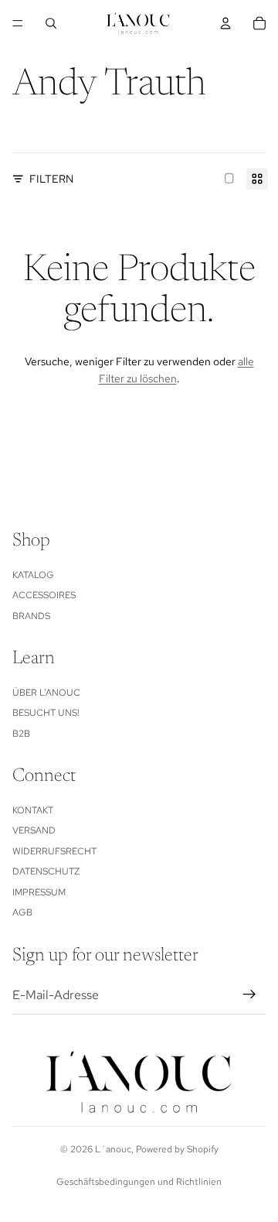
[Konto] (225, 23)
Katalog (33, 575)
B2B (21, 733)
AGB (22, 912)
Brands (31, 616)
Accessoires (44, 595)
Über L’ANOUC (46, 692)
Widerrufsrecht (54, 851)
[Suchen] (51, 23)
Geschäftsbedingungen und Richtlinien (139, 1182)
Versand (34, 830)
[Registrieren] (249, 994)
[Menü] (18, 23)
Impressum (39, 892)
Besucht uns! (46, 713)
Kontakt (32, 810)
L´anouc (113, 1149)
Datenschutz (46, 871)
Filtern (51, 179)
